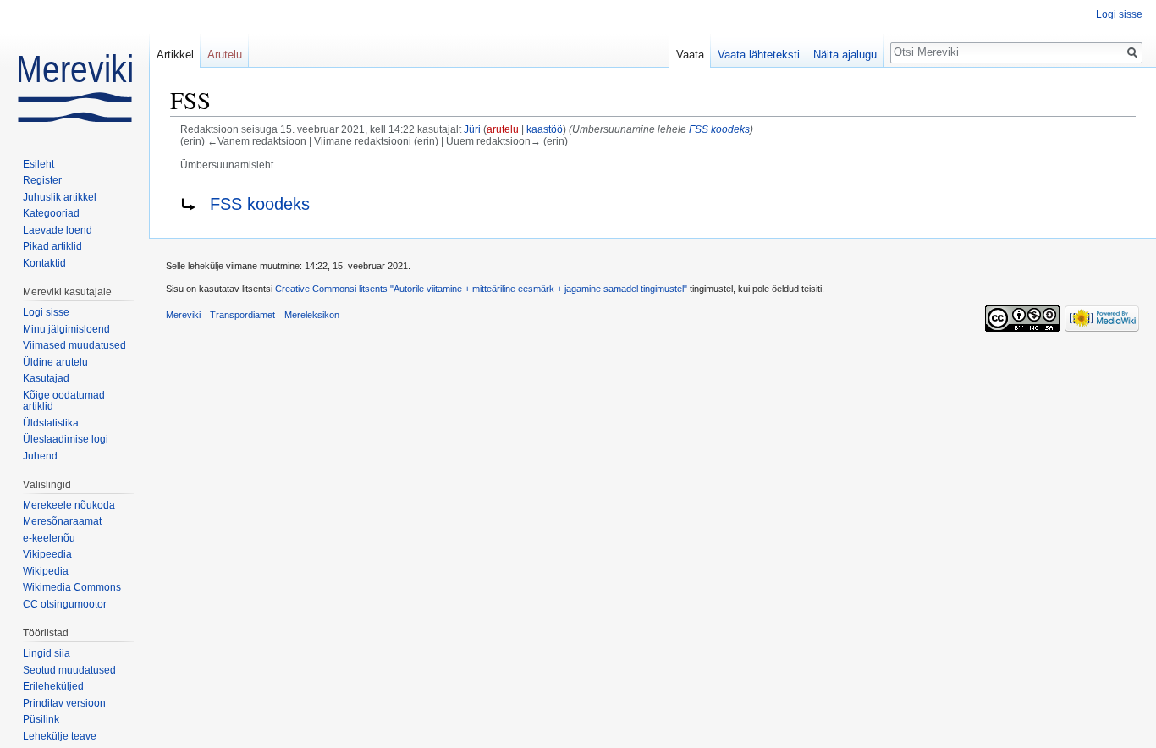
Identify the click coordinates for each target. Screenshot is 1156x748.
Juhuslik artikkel (59, 197)
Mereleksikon (311, 315)
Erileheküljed (53, 686)
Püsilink (41, 719)
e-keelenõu (49, 538)
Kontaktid (44, 263)
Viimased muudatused (74, 345)
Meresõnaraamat (62, 521)
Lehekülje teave (59, 736)
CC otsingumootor (65, 604)
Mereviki (183, 315)
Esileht (38, 164)
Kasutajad (46, 378)
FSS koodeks (719, 129)
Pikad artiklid (52, 246)
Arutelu (224, 54)
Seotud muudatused (69, 670)
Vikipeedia (47, 554)
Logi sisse (1119, 14)
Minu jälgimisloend (66, 329)
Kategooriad (51, 213)
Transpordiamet (242, 315)
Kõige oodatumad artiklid (64, 401)
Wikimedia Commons (72, 587)
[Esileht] (74, 67)
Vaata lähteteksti (759, 54)
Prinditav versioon (64, 703)
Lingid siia (46, 653)
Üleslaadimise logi (65, 439)
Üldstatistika (51, 423)
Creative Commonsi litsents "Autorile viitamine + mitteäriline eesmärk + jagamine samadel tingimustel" (481, 288)
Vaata (690, 54)
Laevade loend (57, 230)
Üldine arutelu (55, 362)
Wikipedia (46, 571)
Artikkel (175, 54)
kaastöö (544, 129)
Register (42, 180)
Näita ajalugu (845, 54)
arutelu (503, 129)
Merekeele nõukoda (69, 505)
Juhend (40, 456)
